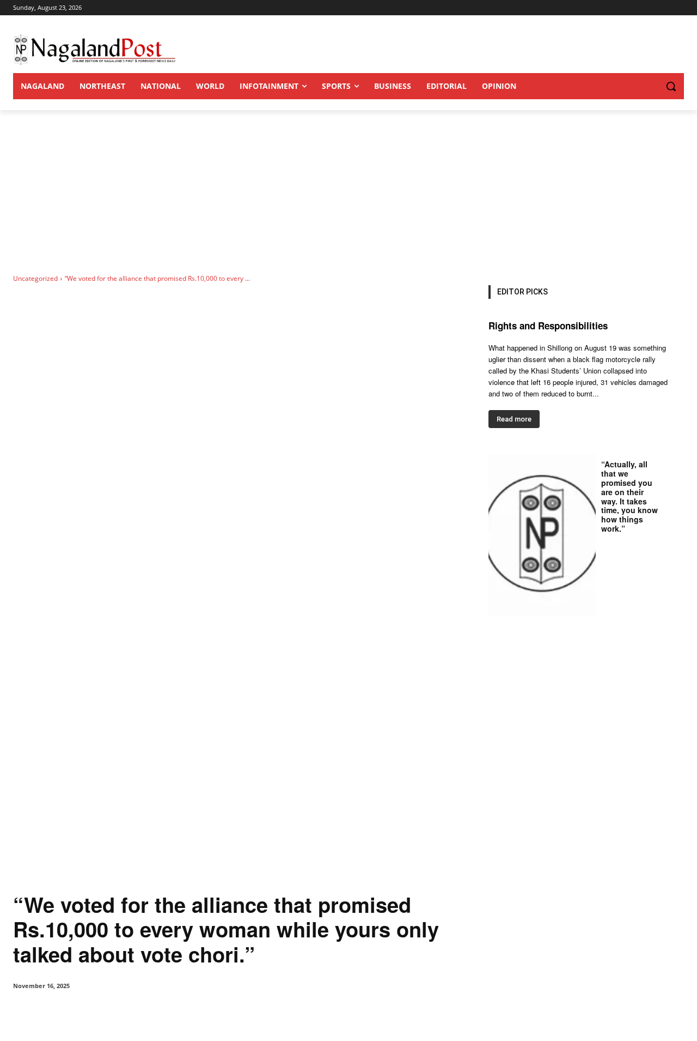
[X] (113, 1014)
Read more (514, 419)
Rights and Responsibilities (548, 325)
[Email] (188, 1014)
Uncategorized (35, 278)
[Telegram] (213, 1014)
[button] (649, 86)
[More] (239, 1014)
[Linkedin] (163, 1014)
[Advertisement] (348, 192)
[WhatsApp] (138, 1014)
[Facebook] (88, 1014)
